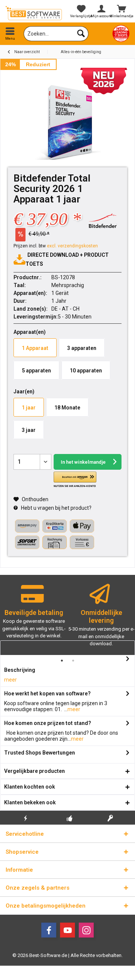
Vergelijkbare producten (34, 771)
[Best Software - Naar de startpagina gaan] (34, 13)
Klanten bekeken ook (30, 802)
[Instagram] (86, 930)
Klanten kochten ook (29, 787)
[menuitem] (10, 33)
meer (10, 680)
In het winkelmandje (82, 462)
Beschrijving (19, 670)
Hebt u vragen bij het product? (56, 508)
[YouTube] (67, 930)
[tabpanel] (34, 614)
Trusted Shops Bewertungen (39, 753)
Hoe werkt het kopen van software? (47, 694)
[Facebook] (48, 930)
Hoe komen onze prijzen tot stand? (47, 723)
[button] (75, 480)
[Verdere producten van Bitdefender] (103, 220)
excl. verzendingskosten (72, 246)
